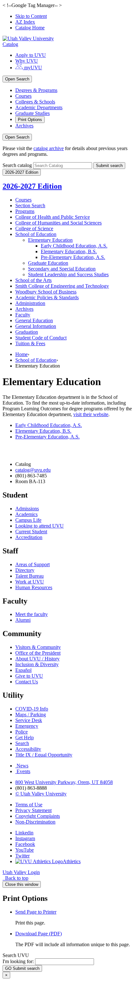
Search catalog (17, 165)
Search (22, 743)
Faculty (22, 314)
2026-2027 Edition (32, 186)
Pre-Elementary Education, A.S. (47, 436)
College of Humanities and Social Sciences (58, 222)
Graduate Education (48, 263)
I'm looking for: (18, 961)
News (22, 765)
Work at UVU (29, 581)
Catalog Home (30, 27)
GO (22, 968)
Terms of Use (28, 804)
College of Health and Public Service (52, 217)
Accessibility (28, 749)
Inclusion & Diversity (37, 664)
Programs (24, 211)
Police (21, 731)
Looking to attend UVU (39, 526)
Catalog (10, 44)
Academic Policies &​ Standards (47, 297)
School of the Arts (33, 280)
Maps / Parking (30, 714)
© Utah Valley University (41, 793)
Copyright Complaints (37, 816)
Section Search (30, 205)
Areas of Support (32, 564)
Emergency (26, 726)
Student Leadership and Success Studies (68, 274)
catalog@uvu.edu (33, 470)
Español (23, 670)
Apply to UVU (30, 55)
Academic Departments (38, 107)
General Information (35, 326)
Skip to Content (31, 16)
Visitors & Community (38, 647)
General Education (34, 320)
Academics (26, 514)
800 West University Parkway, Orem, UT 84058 (64, 782)
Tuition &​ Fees (30, 343)
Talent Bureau (29, 576)
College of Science (34, 228)
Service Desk (28, 720)
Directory (24, 570)
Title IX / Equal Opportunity (43, 754)
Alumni (23, 620)
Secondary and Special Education (62, 268)
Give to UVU (29, 676)
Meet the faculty (31, 614)
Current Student (31, 531)
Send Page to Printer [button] (35, 912)
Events (23, 771)
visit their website (90, 414)
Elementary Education (50, 240)
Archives (24, 125)
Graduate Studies (32, 113)
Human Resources (33, 587)
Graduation (26, 332)
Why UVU (26, 61)
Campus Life (28, 520)
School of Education (35, 234)
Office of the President (38, 653)
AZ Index (25, 22)
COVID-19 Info (31, 708)
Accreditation (28, 537)
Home (21, 354)
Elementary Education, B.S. (69, 251)
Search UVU (16, 955)
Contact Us (26, 681)
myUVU (32, 67)
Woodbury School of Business (45, 291)
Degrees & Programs (36, 90)
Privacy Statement (33, 810)
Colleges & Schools (35, 101)
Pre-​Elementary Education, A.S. (73, 257)
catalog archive (48, 148)
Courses (23, 96)
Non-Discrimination (35, 822)
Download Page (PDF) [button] (38, 933)
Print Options (30, 119)
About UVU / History (37, 658)
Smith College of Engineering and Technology (62, 286)
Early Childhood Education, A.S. (74, 245)
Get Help (24, 737)
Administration (30, 303)
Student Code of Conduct (41, 337)
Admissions (27, 508)
